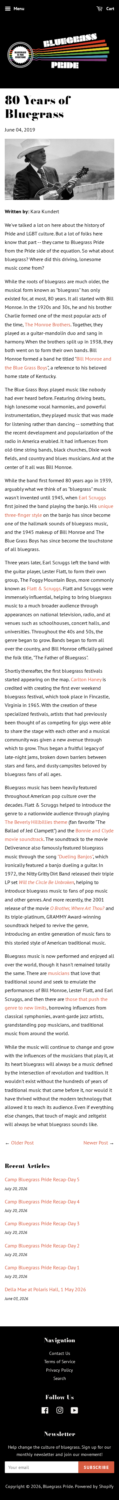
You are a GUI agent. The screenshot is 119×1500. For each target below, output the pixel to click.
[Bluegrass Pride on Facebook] (45, 1411)
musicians (58, 973)
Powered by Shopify (94, 1486)
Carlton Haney (86, 679)
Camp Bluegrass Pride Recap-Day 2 (42, 1245)
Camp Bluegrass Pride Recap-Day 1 (42, 1267)
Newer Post (95, 1142)
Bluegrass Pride (58, 1486)
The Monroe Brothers (47, 324)
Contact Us (59, 1353)
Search (59, 1378)
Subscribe (96, 1467)
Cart (109, 8)
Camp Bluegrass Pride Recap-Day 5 (42, 1179)
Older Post (22, 1142)
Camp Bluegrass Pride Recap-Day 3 (42, 1223)
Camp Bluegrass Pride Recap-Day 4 (42, 1201)
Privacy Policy (59, 1370)
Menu (18, 8)
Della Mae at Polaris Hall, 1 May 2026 (45, 1289)
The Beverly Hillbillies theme (36, 822)
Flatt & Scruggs (44, 588)
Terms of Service (59, 1361)
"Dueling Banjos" (75, 856)
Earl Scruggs (92, 497)
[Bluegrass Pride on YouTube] (74, 1411)
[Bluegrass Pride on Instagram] (59, 1411)
